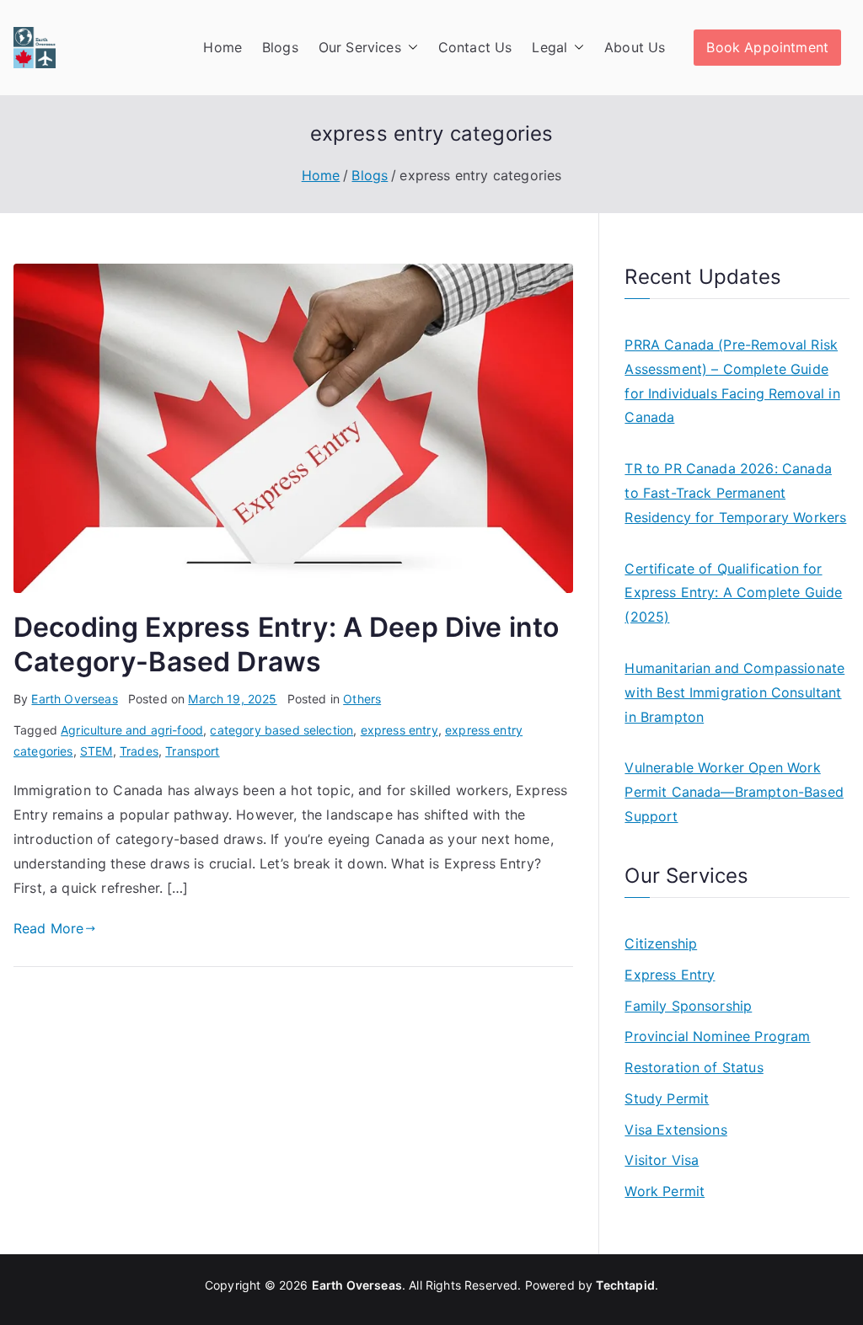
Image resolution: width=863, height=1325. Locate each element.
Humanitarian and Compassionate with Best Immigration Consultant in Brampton (734, 692)
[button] (409, 47)
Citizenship (660, 943)
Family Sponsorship (688, 1005)
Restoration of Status (693, 1067)
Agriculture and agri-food (132, 730)
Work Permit (664, 1191)
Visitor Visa (661, 1159)
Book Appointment (767, 47)
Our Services (360, 47)
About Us (634, 47)
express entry (399, 730)
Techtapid (625, 1285)
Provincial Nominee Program (717, 1036)
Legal (549, 47)
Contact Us (475, 47)
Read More (48, 928)
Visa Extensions (675, 1129)
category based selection (281, 730)
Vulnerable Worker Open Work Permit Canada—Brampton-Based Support (733, 792)
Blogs (280, 47)
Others (362, 699)
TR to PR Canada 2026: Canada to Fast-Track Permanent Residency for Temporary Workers (735, 493)
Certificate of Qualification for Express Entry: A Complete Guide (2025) (733, 593)
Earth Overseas (74, 699)
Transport (192, 751)
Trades (139, 751)
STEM (96, 751)
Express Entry (669, 974)
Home (222, 47)
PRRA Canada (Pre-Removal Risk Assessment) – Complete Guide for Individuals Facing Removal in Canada (731, 380)
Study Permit (666, 1098)
